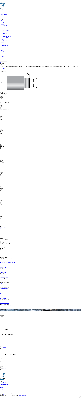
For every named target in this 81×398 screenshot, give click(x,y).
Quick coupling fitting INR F (3, 267)
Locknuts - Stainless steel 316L (4, 298)
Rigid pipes (2, 24)
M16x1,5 (1, 99)
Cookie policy (23, 395)
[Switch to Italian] (1, 2)
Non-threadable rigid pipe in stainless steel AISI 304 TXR (7, 262)
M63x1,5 (17, 99)
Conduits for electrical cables (4, 382)
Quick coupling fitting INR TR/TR (4, 274)
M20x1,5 (4, 99)
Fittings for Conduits (5, 29)
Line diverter (4, 26)
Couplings (1, 283)
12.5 (1, 102)
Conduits (2, 20)
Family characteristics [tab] (4, 71)
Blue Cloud (2, 15)
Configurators (2, 39)
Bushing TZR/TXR (2, 281)
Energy (2, 46)
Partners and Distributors (4, 14)
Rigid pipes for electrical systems (4, 384)
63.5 (8, 109)
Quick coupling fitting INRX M (4, 277)
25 (3, 109)
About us (2, 10)
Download (2, 389)
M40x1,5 (12, 99)
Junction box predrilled (5, 40)
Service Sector (2, 56)
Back (0, 62)
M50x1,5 (14, 99)
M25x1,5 (7, 99)
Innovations (2, 42)
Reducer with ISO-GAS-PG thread (4, 300)
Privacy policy (20, 395)
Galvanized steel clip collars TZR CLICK (5, 288)
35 (6, 102)
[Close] (0, 352)
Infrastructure (2, 51)
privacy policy (4, 347)
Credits (25, 395)
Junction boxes (2, 383)
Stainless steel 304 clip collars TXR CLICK (5, 305)
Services (2, 41)
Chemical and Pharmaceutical (4, 45)
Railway (2, 55)
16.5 (2, 102)
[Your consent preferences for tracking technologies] (79, 396)
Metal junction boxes (5, 33)
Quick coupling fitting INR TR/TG (4, 272)
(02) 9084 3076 (1, 387)
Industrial (2, 50)
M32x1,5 (9, 99)
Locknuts (1, 293)
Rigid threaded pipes (5, 25)
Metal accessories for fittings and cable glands (7, 36)
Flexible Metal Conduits (5, 22)
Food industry (1, 229)
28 (5, 102)
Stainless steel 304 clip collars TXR (4, 303)
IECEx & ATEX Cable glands (6, 30)
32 (4, 109)
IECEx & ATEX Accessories (5, 37)
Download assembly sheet (2, 68)
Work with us (2, 1)
